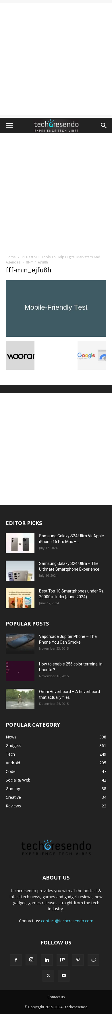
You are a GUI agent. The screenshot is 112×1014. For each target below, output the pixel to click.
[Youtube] (63, 976)
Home (11, 257)
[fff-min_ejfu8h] (56, 335)
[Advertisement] (56, 59)
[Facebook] (16, 960)
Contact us (56, 996)
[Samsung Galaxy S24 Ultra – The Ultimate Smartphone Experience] (20, 571)
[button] (9, 125)
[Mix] (62, 960)
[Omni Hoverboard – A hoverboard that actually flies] (20, 699)
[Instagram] (31, 959)
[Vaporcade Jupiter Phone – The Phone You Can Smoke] (20, 644)
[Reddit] (93, 960)
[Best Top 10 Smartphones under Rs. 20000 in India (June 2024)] (20, 598)
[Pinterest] (78, 960)
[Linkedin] (47, 960)
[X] (48, 976)
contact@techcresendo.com (67, 920)
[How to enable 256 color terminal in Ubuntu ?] (20, 671)
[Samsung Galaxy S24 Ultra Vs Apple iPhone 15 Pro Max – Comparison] (20, 543)
